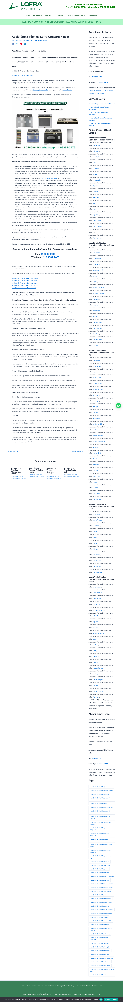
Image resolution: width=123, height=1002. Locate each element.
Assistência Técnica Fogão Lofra (70, 470)
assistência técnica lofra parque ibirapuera (99, 828)
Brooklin (95, 372)
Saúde (95, 482)
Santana (95, 305)
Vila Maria (96, 334)
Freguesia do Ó (98, 270)
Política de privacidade (94, 986)
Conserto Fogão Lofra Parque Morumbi (102, 104)
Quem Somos (31, 986)
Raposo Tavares (98, 668)
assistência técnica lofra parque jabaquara (99, 834)
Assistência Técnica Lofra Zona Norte (24, 285)
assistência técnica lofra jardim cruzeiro (101, 787)
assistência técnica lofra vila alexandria (101, 958)
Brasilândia (96, 253)
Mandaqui (96, 299)
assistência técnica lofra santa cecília (101, 902)
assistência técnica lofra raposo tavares (101, 887)
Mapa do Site (80, 986)
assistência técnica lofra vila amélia (100, 965)
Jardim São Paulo (99, 287)
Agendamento (65, 986)
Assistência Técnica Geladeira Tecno (36, 470)
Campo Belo (97, 378)
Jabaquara (96, 418)
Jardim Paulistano (99, 441)
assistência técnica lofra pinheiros (100, 865)
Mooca (95, 537)
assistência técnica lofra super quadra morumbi (101, 929)
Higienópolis (97, 186)
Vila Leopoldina (98, 691)
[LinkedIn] (25, 44)
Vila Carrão (96, 555)
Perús (94, 651)
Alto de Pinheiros (98, 610)
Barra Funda (97, 598)
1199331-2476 (108, 7)
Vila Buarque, (97, 238)
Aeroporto (96, 360)
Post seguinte (77, 451)
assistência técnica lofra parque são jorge (100, 857)
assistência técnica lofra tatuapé (99, 947)
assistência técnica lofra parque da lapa (101, 807)
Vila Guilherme (97, 322)
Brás (94, 163)
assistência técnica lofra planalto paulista (102, 876)
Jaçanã (95, 282)
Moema (95, 459)
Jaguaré (95, 622)
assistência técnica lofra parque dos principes (100, 823)
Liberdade (96, 197)
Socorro (95, 488)
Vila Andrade (97, 493)
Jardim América (98, 424)
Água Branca (97, 587)
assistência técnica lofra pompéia (99, 880)
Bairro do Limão (98, 593)
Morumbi (96, 464)
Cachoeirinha (97, 258)
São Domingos (98, 680)
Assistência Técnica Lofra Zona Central (25, 278)
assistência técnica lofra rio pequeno (100, 898)
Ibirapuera (96, 395)
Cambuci (96, 168)
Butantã (95, 616)
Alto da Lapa (97, 604)
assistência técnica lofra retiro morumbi (101, 895)
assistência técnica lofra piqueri (99, 869)
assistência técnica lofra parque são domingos (100, 851)
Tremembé (96, 311)
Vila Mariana (97, 499)
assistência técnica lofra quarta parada (101, 884)
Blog (72, 986)
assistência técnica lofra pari (98, 803)
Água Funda (97, 366)
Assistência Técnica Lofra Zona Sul (24, 288)
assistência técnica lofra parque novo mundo (101, 845)
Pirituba (95, 662)
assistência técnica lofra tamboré (99, 943)
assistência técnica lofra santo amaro (101, 913)
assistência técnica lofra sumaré (99, 924)
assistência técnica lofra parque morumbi (99, 840)
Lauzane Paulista (98, 293)
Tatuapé (95, 549)
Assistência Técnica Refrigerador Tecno (51, 471)
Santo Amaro (97, 476)
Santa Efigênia (97, 226)
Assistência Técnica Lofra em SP (23, 76)
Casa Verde (96, 264)
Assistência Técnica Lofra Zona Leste (24, 283)
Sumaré (95, 685)
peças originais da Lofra (48, 178)
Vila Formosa (97, 560)
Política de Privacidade (111, 999)
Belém (95, 531)
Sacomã (95, 470)
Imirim (95, 276)
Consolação (97, 180)
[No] (121, 999)
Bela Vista (96, 151)
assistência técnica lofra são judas (100, 934)
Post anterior (13, 451)
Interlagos (96, 401)
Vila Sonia (96, 697)
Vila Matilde (97, 566)
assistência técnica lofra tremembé (100, 950)
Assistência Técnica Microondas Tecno (16, 471)
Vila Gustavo (97, 328)
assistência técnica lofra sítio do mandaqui (99, 938)
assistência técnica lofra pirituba (99, 872)
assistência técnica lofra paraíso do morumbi (100, 799)
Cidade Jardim (98, 389)
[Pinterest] (21, 44)
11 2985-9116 (78, 7)
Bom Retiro (96, 157)
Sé (93, 232)
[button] (53, 15)
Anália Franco (97, 520)
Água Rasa (96, 514)
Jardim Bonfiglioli (98, 633)
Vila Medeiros (97, 340)
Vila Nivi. (96, 345)
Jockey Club (97, 453)
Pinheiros (96, 656)
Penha (95, 543)
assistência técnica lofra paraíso (99, 794)
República (96, 215)
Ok (101, 999)
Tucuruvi (95, 316)
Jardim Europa (98, 430)
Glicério (95, 192)
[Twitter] (17, 44)
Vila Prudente (97, 572)
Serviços (40, 986)
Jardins (95, 447)
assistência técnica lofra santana (99, 906)
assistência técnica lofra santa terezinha (101, 909)
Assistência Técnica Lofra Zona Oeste (24, 281)
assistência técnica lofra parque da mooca (100, 812)
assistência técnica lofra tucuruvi (99, 954)
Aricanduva (96, 526)
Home (23, 986)
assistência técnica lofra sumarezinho (101, 921)
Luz (94, 203)
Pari (94, 209)
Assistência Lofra (16, 476)
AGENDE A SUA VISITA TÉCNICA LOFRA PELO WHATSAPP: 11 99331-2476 (61, 22)
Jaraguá (95, 627)
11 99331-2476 (51, 257)
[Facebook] (13, 44)
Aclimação (96, 145)
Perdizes (95, 645)
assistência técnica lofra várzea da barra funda (102, 970)
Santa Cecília (97, 220)
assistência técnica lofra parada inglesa (101, 790)
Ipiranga (95, 407)
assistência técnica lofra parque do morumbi (100, 817)
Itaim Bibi (96, 412)
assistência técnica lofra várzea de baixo (102, 975)
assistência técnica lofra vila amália (100, 962)
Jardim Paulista (98, 436)
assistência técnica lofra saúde (99, 917)
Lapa (94, 639)
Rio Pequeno (97, 674)
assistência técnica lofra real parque (100, 891)
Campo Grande (98, 383)
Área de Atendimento (51, 986)
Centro (95, 174)
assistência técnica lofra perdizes (99, 861)
